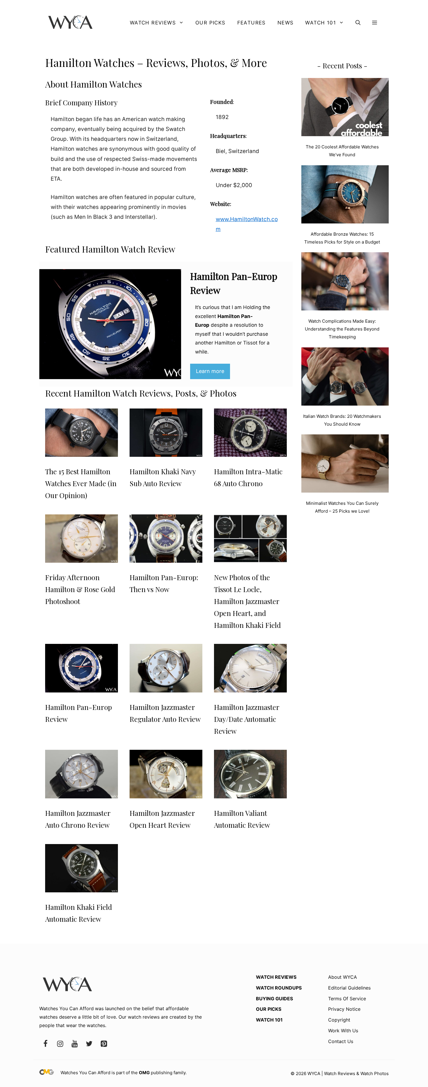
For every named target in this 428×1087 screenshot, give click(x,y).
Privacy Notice (344, 1009)
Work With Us (343, 1030)
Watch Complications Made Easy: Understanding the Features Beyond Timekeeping (342, 329)
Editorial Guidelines (349, 988)
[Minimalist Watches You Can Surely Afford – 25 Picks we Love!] (345, 464)
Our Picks (210, 23)
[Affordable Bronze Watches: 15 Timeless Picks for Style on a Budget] (345, 195)
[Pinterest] (103, 1044)
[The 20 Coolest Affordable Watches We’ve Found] (345, 108)
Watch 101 (320, 23)
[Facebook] (45, 1044)
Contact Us (340, 1041)
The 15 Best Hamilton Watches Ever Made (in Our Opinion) (80, 483)
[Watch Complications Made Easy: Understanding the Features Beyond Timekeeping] (345, 282)
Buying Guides (274, 998)
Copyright (339, 1020)
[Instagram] (60, 1044)
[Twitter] (89, 1044)
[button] (358, 23)
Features (251, 23)
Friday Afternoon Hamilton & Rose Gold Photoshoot (80, 589)
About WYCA (342, 977)
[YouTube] (74, 1044)
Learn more (210, 371)
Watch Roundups (279, 988)
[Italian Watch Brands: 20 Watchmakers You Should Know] (345, 377)
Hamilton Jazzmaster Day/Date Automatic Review (246, 719)
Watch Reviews (153, 23)
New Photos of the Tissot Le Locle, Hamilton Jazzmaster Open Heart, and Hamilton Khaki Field (247, 601)
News (285, 23)
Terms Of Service (347, 998)
